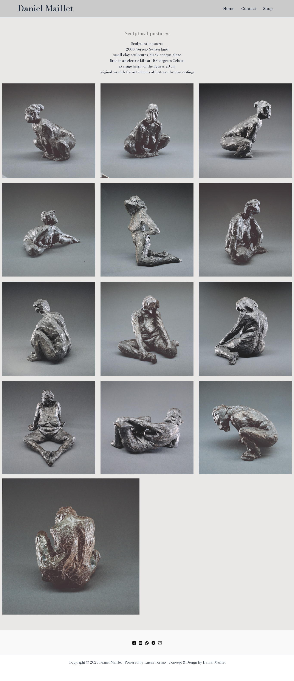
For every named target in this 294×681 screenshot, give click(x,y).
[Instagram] (140, 643)
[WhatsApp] (147, 643)
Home (228, 8)
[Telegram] (153, 643)
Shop (268, 8)
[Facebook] (134, 643)
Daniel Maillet (45, 8)
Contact (248, 8)
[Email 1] (160, 643)
